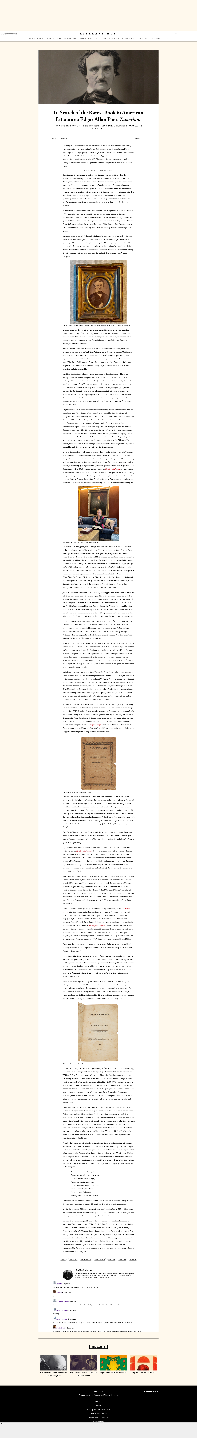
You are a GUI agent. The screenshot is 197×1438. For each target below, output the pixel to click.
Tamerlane (133, 1259)
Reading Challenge (129, 38)
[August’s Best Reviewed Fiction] (143, 1368)
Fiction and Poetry (54, 38)
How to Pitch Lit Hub (98, 1413)
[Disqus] (98, 1306)
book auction (73, 1259)
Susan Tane (122, 1259)
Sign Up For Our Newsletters (98, 1409)
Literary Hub (98, 33)
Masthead (98, 1401)
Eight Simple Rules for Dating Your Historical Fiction (83, 1374)
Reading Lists (114, 38)
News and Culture (70, 38)
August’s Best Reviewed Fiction (143, 1373)
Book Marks (144, 38)
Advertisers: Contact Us (98, 1417)
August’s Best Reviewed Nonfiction (113, 1373)
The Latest (98, 1346)
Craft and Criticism (36, 38)
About (98, 1405)
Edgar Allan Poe (100, 1259)
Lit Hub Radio (101, 38)
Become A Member (86, 38)
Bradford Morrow (60, 138)
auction (63, 1259)
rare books (111, 1259)
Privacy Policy (98, 1421)
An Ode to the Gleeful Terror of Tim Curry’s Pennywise (53, 1374)
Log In (165, 38)
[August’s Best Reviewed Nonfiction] (113, 1368)
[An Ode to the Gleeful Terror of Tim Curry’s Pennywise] (53, 1368)
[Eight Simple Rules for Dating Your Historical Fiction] (83, 1368)
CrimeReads (156, 38)
